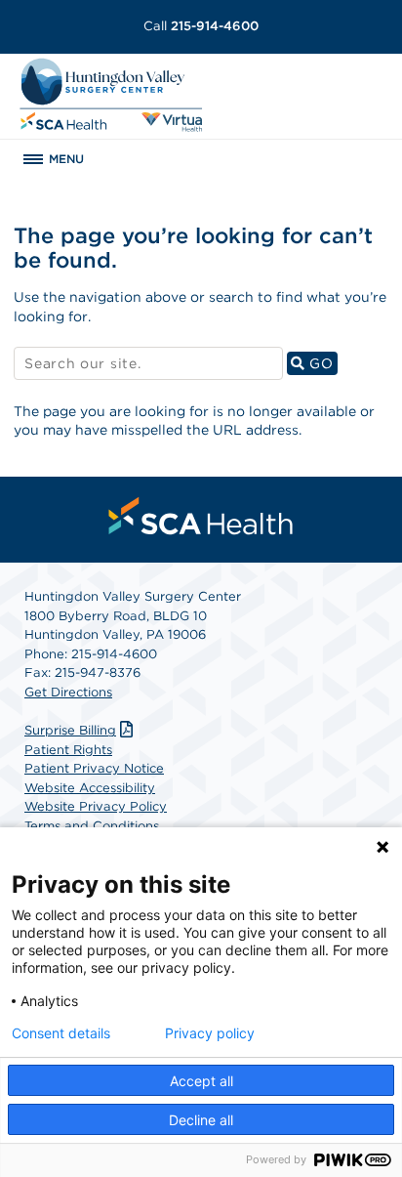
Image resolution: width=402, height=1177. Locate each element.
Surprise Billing (70, 730)
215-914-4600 (201, 26)
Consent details (61, 1033)
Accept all (201, 1080)
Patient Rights (68, 749)
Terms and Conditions (91, 826)
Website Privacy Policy (95, 806)
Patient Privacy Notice (94, 768)
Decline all (201, 1120)
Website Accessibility (89, 787)
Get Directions (68, 692)
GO (320, 363)
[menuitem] (201, 516)
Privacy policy (210, 1033)
